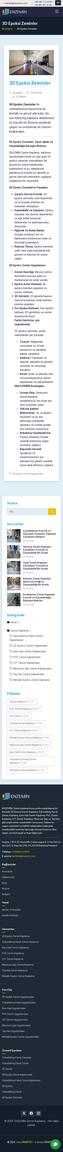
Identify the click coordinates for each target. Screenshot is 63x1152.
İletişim (6, 894)
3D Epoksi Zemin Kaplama (27, 770)
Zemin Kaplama (20, 630)
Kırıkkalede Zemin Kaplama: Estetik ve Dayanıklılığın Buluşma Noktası (39, 597)
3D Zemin (7, 1069)
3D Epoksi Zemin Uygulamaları (18, 997)
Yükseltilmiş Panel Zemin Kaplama (23, 761)
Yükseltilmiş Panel (11, 1092)
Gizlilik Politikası (10, 915)
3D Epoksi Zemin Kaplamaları (27, 473)
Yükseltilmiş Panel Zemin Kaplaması (21, 1080)
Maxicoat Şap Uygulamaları (16, 1025)
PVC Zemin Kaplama (24, 709)
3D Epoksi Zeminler (12, 1097)
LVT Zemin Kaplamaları (26, 662)
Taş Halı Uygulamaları (13, 1031)
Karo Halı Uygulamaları (14, 1008)
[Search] (52, 511)
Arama (5, 888)
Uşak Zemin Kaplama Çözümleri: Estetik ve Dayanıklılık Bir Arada (35, 565)
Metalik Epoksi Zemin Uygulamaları (20, 1037)
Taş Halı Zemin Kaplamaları (29, 674)
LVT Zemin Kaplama (24, 730)
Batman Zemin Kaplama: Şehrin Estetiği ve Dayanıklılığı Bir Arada (37, 581)
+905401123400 (20, 851)
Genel (15, 622)
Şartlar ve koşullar (11, 910)
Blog (4, 883)
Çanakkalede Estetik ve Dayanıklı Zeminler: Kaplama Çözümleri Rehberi (39, 533)
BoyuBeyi (18, 93)
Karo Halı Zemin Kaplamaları (29, 651)
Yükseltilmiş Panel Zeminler (16, 1057)
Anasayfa (7, 28)
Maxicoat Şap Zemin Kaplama (29, 745)
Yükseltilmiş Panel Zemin (15, 1063)
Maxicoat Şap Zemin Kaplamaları (32, 668)
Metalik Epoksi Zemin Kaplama (31, 680)
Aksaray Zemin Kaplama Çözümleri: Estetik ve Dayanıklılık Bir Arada (37, 549)
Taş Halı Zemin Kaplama (26, 723)
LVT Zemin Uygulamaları (15, 1020)
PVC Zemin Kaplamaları (27, 657)
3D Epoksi (7, 1086)
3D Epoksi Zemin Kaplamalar (17, 1075)
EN (58, 2)
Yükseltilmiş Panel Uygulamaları (19, 1002)
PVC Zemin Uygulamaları (15, 1014)
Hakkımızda (8, 877)
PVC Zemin (19, 716)
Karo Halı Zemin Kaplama (27, 752)
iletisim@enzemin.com (23, 856)
